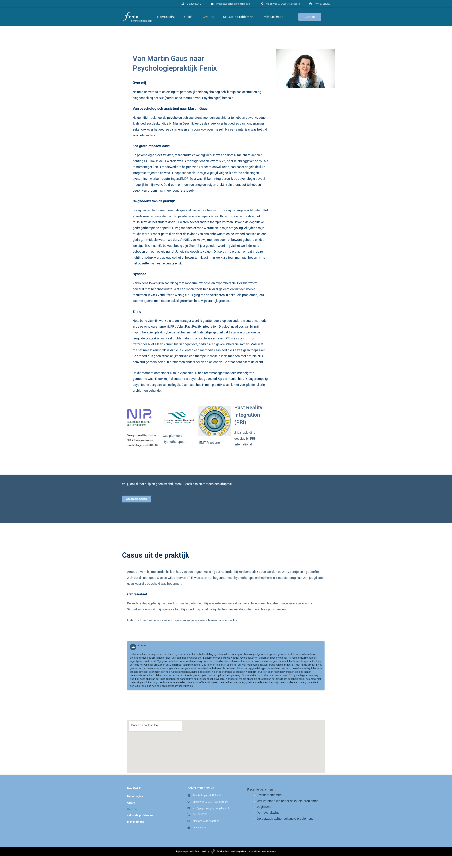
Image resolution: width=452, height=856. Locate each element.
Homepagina (166, 17)
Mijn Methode (273, 17)
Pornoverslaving (268, 812)
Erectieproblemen (269, 795)
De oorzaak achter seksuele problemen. (285, 818)
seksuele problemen (238, 17)
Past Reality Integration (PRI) (248, 414)
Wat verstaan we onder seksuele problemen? (288, 801)
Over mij (208, 17)
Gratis (188, 17)
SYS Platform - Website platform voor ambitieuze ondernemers (246, 851)
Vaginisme (264, 807)
